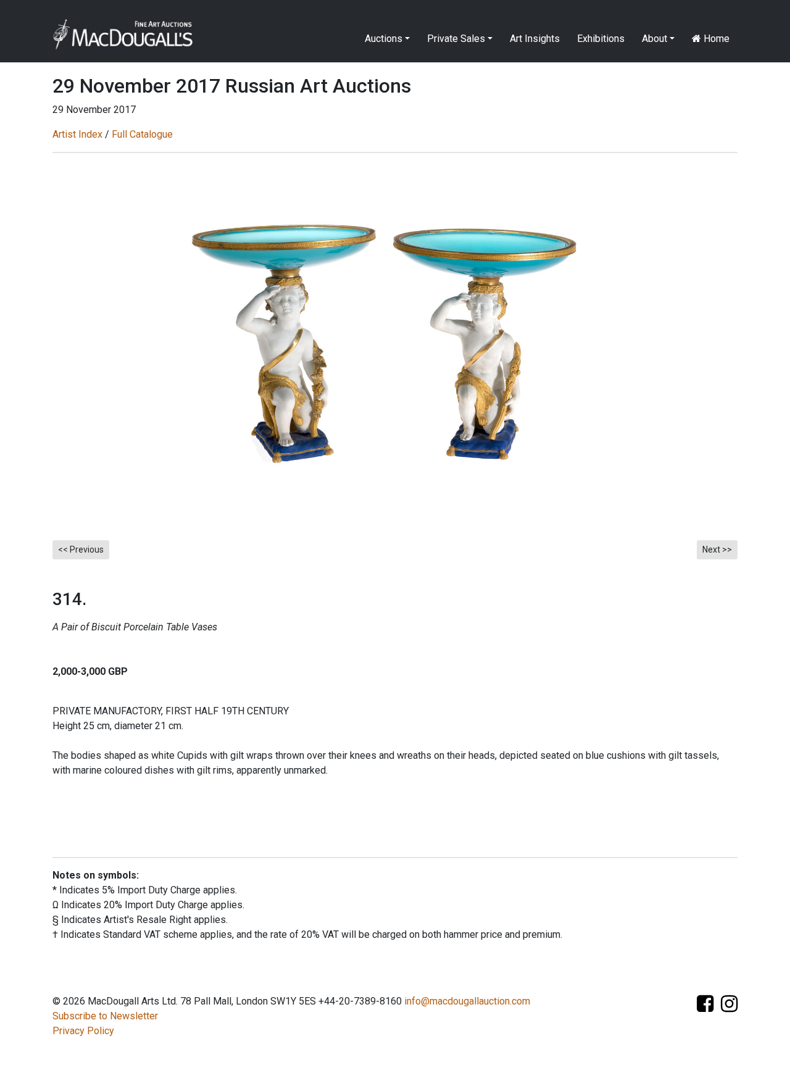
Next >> (717, 549)
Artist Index (77, 134)
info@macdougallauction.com (467, 1001)
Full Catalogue (142, 134)
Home (715, 38)
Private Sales (456, 38)
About (654, 38)
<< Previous (81, 549)
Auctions (383, 38)
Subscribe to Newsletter (105, 1016)
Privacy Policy (83, 1031)
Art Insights (535, 38)
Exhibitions (601, 38)
